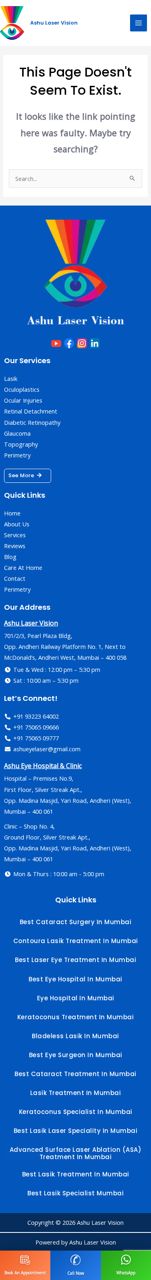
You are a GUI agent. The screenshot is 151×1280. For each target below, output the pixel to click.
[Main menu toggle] (138, 23)
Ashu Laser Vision (54, 22)
